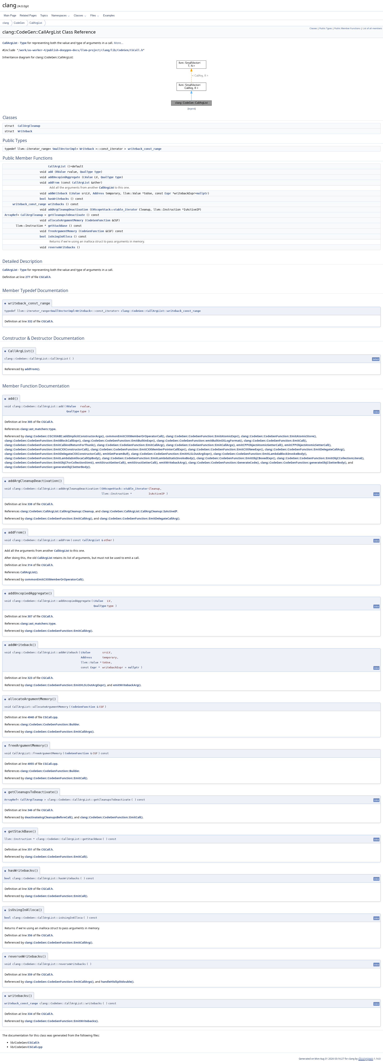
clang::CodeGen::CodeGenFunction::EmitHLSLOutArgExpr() (171, 454)
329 (30, 889)
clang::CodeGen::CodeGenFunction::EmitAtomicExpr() (202, 436)
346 (30, 810)
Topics (44, 15)
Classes (78, 15)
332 (30, 321)
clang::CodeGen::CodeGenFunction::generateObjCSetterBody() (47, 467)
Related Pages (28, 15)
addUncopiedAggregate (64, 177)
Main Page (10, 15)
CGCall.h (44, 277)
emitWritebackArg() (173, 462)
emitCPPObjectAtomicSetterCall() (307, 445)
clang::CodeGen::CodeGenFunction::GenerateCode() (223, 462)
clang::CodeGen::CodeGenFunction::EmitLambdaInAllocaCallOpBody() (52, 458)
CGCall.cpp (50, 717)
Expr (168, 193)
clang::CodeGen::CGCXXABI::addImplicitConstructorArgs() (64, 436)
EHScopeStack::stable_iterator (114, 209)
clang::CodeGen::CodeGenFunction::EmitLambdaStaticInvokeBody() (148, 458)
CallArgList (36, 22)
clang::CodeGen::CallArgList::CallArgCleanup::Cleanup (57, 511)
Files (93, 15)
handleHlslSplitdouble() (117, 982)
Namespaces (59, 15)
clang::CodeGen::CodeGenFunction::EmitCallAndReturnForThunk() (50, 445)
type (97, 171)
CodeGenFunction (98, 220)
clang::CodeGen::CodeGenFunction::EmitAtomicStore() (278, 436)
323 (30, 678)
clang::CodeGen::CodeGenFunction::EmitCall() (275, 440)
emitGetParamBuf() (116, 454)
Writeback (25, 131)
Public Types (325, 28)
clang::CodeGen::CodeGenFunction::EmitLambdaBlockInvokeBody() (259, 454)
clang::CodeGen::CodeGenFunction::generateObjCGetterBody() (303, 462)
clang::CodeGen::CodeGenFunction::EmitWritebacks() (61, 1021)
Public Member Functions (347, 28)
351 (30, 849)
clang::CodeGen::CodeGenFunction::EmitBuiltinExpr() (118, 440)
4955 (31, 764)
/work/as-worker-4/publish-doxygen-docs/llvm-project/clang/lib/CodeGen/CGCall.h (80, 50)
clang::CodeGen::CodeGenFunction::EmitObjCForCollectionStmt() (49, 462)
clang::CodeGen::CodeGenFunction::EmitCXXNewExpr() (225, 449)
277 (27, 277)
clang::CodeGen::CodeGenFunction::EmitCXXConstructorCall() (47, 449)
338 (30, 504)
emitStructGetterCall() (110, 462)
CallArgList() (28, 572)
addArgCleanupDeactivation (68, 209)
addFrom (53, 182)
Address (98, 193)
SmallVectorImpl (64, 148)
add (50, 171)
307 (30, 616)
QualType (86, 171)
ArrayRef (11, 215)
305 (30, 422)
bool (43, 198)
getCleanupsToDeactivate (66, 215)
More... (118, 43)
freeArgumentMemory (62, 231)
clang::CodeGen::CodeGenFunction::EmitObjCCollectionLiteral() (320, 458)
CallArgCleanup (29, 125)
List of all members (372, 28)
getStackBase (57, 225)
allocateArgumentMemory (65, 220)
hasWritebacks (58, 198)
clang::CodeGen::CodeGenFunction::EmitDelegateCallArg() (304, 449)
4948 (31, 717)
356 (30, 935)
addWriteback (57, 193)
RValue (61, 171)
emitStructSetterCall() (142, 462)
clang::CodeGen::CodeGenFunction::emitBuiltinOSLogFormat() (199, 440)
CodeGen (19, 22)
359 (30, 974)
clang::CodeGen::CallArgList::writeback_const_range (161, 310)
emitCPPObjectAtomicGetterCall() (259, 445)
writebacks (56, 204)
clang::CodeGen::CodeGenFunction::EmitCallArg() (130, 445)
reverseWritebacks (61, 247)
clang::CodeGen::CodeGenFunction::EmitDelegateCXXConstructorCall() (53, 454)
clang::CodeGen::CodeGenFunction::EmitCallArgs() (200, 445)
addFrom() (32, 369)
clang (6, 22)
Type (23, 43)
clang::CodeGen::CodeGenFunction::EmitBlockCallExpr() (43, 440)
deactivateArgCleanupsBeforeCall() (49, 817)
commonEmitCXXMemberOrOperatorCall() (135, 436)
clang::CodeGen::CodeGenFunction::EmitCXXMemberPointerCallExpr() (138, 449)
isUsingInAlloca (60, 236)
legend (191, 108)
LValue (88, 177)
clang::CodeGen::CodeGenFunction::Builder (49, 724)
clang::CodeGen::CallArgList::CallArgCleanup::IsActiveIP (139, 511)
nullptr (202, 193)
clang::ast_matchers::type (37, 429)
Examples (109, 15)
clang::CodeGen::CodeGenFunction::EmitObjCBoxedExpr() (235, 458)
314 (30, 565)
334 (30, 1014)
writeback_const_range (144, 148)
